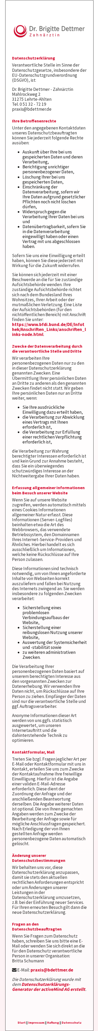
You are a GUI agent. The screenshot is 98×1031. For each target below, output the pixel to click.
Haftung (53, 1022)
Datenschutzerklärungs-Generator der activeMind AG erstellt (48, 986)
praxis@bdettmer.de (52, 970)
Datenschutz (72, 1022)
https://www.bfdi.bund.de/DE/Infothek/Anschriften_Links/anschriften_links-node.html (49, 329)
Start (22, 1022)
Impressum (36, 1022)
